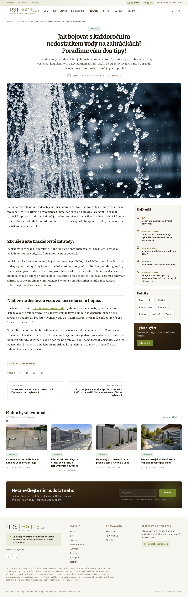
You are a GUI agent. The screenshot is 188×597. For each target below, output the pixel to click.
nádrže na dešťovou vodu (48, 308)
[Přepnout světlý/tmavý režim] (179, 11)
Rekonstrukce (78, 11)
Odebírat (145, 343)
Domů (10, 21)
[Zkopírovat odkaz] (42, 373)
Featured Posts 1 (174, 591)
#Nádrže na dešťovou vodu (22, 363)
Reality (131, 11)
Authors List (158, 591)
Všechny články (171, 417)
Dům (46, 11)
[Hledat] (172, 11)
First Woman (22, 3)
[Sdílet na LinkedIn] (34, 373)
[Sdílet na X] (27, 373)
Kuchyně (119, 11)
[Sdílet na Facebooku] (20, 373)
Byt (54, 11)
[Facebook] (8, 557)
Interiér (106, 11)
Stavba (63, 11)
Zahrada (94, 11)
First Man (10, 3)
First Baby (34, 3)
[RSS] (16, 557)
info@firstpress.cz (158, 544)
